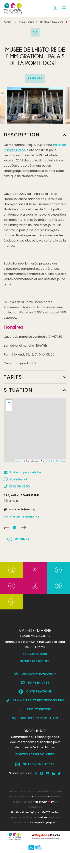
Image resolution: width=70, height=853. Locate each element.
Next (43, 117)
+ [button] (9, 402)
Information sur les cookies (25, 791)
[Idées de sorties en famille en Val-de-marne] (58, 586)
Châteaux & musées (51, 22)
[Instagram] (41, 773)
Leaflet (19, 460)
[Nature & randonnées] (12, 586)
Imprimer (22, 539)
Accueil (8, 22)
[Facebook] (36, 773)
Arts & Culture (26, 22)
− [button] (9, 408)
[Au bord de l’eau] (58, 570)
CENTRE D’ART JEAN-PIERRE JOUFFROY (23, 527)
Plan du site (40, 796)
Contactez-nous (35, 654)
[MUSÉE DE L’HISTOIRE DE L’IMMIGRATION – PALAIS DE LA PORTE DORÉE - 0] (35, 105)
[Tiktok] (59, 773)
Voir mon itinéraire (22, 516)
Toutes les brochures (35, 754)
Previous (26, 117)
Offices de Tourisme (35, 661)
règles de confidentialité (25, 817)
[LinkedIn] (53, 773)
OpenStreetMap (58, 460)
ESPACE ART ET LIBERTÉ (6, 527)
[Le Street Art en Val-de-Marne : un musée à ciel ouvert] (12, 570)
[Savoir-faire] (12, 601)
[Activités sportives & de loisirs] (35, 586)
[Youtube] (47, 773)
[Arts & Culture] (35, 570)
